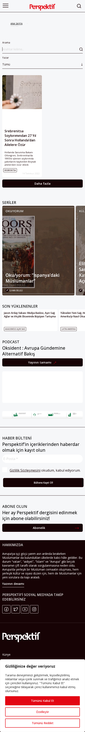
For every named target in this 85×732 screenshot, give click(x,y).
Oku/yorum (14, 211)
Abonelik (39, 528)
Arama (6, 42)
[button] (5, 5)
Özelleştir (42, 712)
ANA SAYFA (16, 23)
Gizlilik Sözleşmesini (25, 470)
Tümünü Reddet (42, 723)
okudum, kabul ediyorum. (45, 470)
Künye (6, 654)
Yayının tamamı (40, 362)
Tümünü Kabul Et (42, 701)
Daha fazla (42, 183)
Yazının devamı (13, 584)
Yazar (6, 61)
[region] (42, 695)
